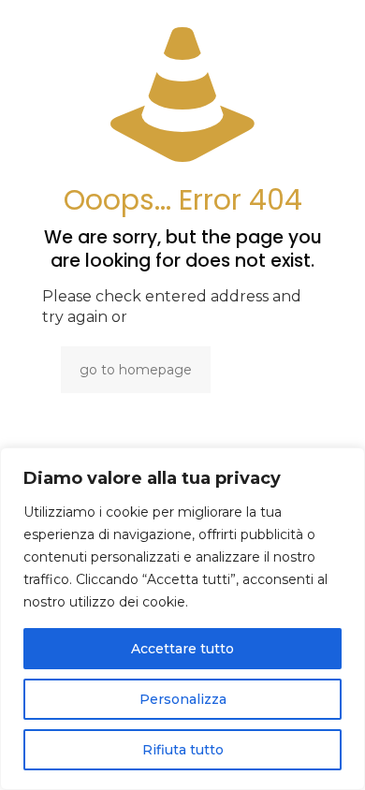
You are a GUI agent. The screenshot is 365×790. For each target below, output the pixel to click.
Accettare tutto (182, 648)
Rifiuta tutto (183, 749)
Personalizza (182, 699)
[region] (182, 618)
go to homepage (136, 369)
